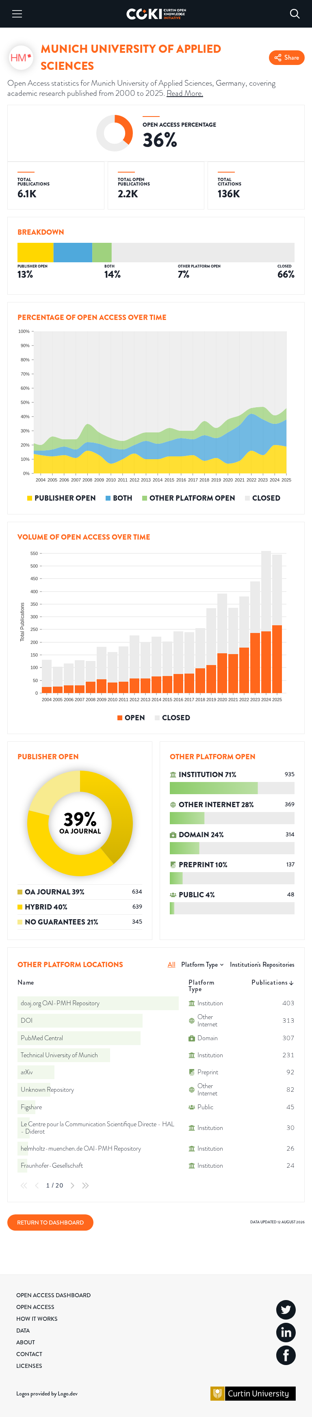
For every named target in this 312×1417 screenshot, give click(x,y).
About (25, 1342)
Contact (29, 1354)
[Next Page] (72, 1185)
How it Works (37, 1319)
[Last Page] (85, 1185)
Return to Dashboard (50, 1222)
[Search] (295, 14)
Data (23, 1330)
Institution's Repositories (262, 964)
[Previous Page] (36, 1185)
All (172, 964)
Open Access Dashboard (53, 1295)
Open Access (35, 1307)
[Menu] (17, 14)
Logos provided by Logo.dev (47, 1393)
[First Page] (23, 1185)
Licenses (29, 1366)
